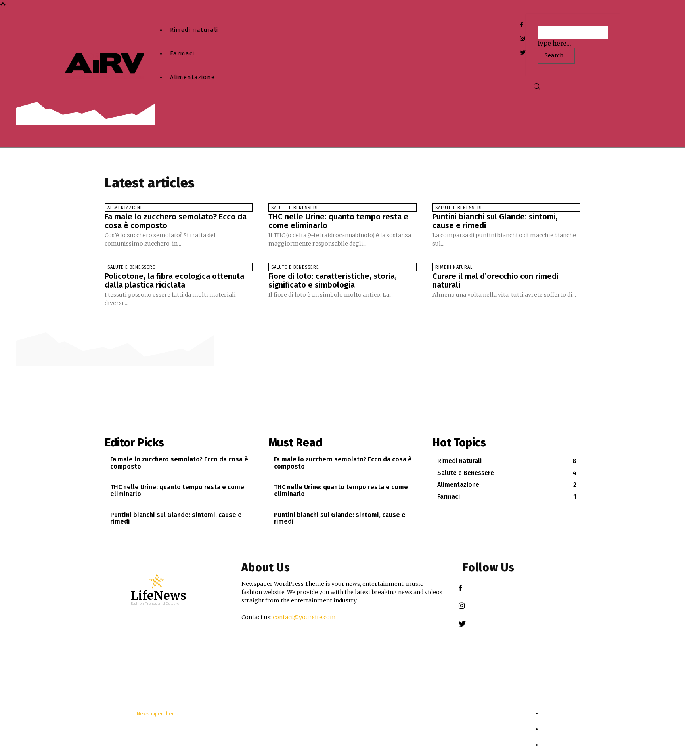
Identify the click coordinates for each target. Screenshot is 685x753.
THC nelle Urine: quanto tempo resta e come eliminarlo (338, 221)
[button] (536, 87)
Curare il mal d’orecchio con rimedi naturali (495, 280)
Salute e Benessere (295, 207)
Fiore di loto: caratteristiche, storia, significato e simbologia (332, 280)
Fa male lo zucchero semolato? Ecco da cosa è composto (176, 221)
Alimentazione (192, 77)
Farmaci (182, 53)
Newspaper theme (158, 714)
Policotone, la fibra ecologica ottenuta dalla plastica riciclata (174, 280)
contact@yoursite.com (304, 617)
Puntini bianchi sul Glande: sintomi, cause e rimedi (495, 221)
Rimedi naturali (194, 29)
